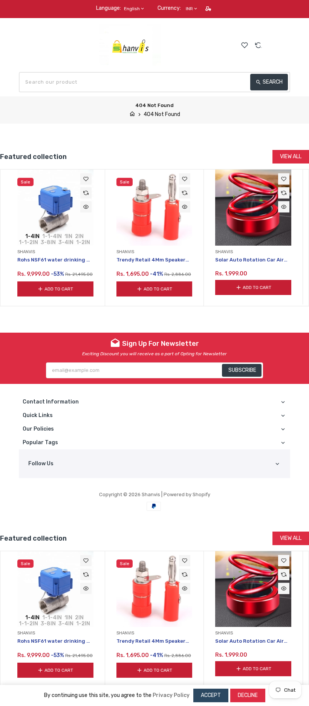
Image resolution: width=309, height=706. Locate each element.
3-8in (48, 242)
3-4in (65, 242)
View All (290, 156)
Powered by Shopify (187, 494)
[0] (286, 44)
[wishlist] (86, 179)
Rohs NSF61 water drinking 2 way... (53, 260)
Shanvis (151, 494)
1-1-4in (52, 236)
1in (68, 236)
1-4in (32, 236)
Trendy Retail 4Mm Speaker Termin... (150, 260)
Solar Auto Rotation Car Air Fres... (249, 260)
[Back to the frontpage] (132, 114)
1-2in (83, 242)
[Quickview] (86, 206)
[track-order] (209, 8)
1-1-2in (28, 242)
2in (79, 236)
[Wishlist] (244, 45)
